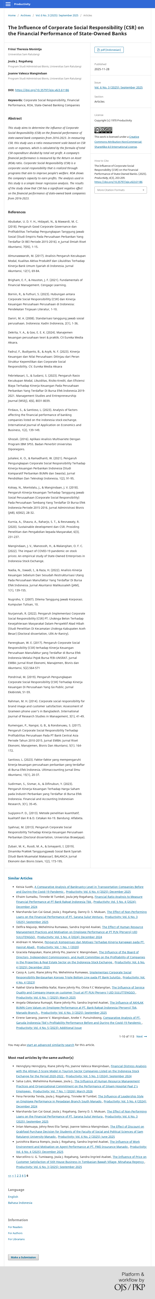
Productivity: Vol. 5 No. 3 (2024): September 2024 (99, 1076)
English (13, 1197)
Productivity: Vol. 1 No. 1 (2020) (58, 947)
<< (9, 1175)
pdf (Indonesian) (110, 50)
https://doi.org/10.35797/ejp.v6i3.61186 (42, 90)
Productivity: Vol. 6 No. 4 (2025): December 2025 (98, 892)
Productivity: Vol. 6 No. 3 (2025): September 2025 (74, 1013)
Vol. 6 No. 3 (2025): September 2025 (57, 15)
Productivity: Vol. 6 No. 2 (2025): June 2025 (86, 1137)
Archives (26, 15)
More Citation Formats (111, 190)
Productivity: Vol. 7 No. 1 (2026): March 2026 (63, 1091)
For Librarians (16, 1239)
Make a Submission (23, 1257)
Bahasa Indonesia (20, 1203)
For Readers (15, 1227)
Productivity (22, 4)
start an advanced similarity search (50, 1045)
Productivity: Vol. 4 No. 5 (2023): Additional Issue (49, 1028)
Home (12, 15)
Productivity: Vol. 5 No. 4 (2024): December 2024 (69, 937)
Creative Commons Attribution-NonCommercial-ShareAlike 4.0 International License (118, 142)
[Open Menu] (8, 4)
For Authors (15, 1233)
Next (139, 1036)
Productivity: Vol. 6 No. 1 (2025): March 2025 (46, 997)
